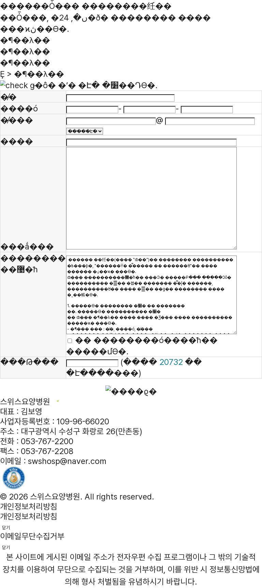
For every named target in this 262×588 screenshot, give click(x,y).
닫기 (6, 527)
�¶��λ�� (25, 51)
